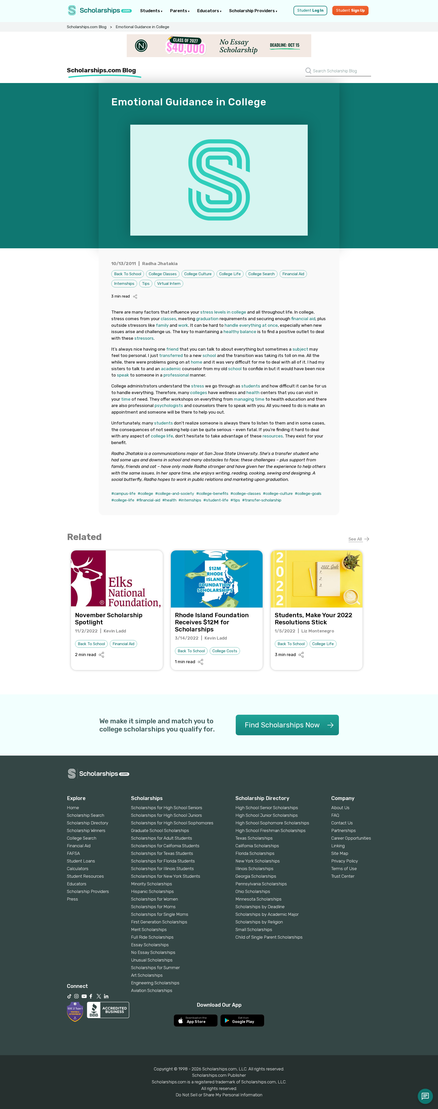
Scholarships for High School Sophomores (172, 822)
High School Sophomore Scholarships (272, 822)
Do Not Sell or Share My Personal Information (219, 1094)
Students (150, 10)
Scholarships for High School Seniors (166, 807)
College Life (230, 274)
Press (72, 899)
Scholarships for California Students (165, 845)
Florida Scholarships (255, 853)
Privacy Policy (344, 860)
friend (172, 349)
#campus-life (123, 493)
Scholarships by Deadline (260, 906)
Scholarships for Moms (153, 906)
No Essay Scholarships (153, 952)
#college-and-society (174, 493)
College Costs (224, 651)
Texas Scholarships (254, 838)
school (209, 355)
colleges (198, 392)
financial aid (303, 318)
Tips (146, 283)
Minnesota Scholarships (258, 899)
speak (123, 375)
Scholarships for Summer (155, 967)
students (250, 385)
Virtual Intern (168, 283)
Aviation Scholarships (151, 990)
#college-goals (308, 493)
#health (169, 500)
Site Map (339, 853)
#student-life (215, 500)
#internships (189, 500)
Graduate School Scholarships (160, 830)
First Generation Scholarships (159, 921)
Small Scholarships (253, 929)
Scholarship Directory (87, 822)
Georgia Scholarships (255, 876)
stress (197, 385)
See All (356, 539)
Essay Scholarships (150, 944)
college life (162, 435)
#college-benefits (212, 493)
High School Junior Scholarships (266, 815)
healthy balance (240, 331)
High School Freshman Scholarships (270, 830)
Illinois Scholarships (254, 868)
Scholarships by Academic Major (267, 914)
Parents (179, 10)
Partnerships (343, 830)
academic (171, 368)
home (196, 362)
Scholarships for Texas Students (162, 853)
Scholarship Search (85, 815)
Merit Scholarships (149, 929)
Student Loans (81, 860)
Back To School (127, 274)
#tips (235, 500)
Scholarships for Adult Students (161, 838)
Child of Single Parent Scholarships (269, 937)
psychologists (169, 405)
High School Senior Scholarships (266, 807)
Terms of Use (344, 868)
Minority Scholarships (151, 883)
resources (273, 435)
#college (145, 493)
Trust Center (342, 876)
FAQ (335, 815)
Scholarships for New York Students (165, 876)
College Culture (198, 274)
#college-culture (278, 493)
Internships (124, 283)
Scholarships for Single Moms (159, 914)
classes (168, 318)
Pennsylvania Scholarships (261, 883)
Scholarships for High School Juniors (166, 815)
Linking (338, 845)
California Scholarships (257, 845)
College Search (261, 274)
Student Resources (85, 876)
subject (300, 349)
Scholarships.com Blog (86, 27)
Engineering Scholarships (155, 982)
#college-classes (245, 493)
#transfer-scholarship (261, 500)
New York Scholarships (257, 860)
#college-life (122, 500)
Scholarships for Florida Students (163, 860)
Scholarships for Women (154, 899)
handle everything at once (251, 325)
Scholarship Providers (252, 10)
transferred (171, 355)
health (253, 392)
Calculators (77, 868)
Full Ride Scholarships (152, 937)
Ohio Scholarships (252, 891)
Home (73, 807)
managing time (249, 399)
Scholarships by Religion (259, 921)
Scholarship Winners (86, 830)
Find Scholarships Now (282, 725)
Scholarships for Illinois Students (162, 868)
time (126, 399)
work (183, 325)
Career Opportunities (351, 838)
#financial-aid (148, 500)
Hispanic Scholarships (152, 891)
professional (176, 375)
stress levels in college (223, 312)
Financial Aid (293, 274)
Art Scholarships (147, 975)
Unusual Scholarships (152, 960)
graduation (207, 318)
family (162, 325)
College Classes (163, 274)
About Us (340, 807)
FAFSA (73, 853)
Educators (208, 10)
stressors (144, 338)
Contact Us (342, 822)
